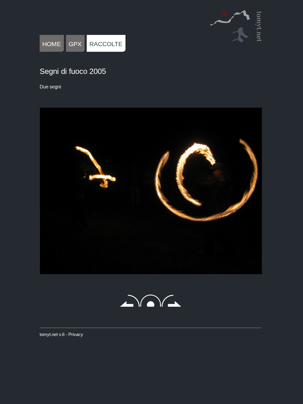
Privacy (75, 334)
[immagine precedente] (54, 183)
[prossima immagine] (247, 183)
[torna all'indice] (150, 183)
